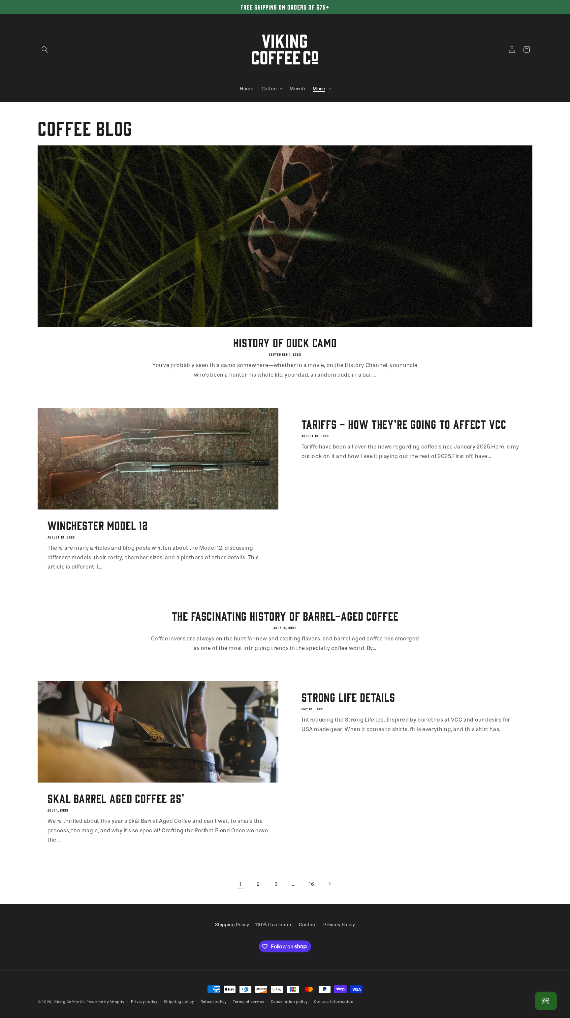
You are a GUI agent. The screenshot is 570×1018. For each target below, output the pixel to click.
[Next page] (329, 884)
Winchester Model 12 (98, 525)
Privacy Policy (339, 924)
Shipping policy (179, 1001)
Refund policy (214, 1001)
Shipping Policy (232, 924)
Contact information (333, 1001)
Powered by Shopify (105, 1001)
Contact (308, 924)
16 (311, 883)
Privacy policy (144, 1001)
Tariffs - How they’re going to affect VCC (403, 423)
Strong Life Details (348, 696)
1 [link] (240, 883)
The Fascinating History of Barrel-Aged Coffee (285, 615)
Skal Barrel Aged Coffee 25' (116, 798)
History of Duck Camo (285, 342)
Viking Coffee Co (69, 1001)
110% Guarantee (274, 924)
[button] (45, 49)
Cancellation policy (289, 1001)
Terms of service (248, 1001)
